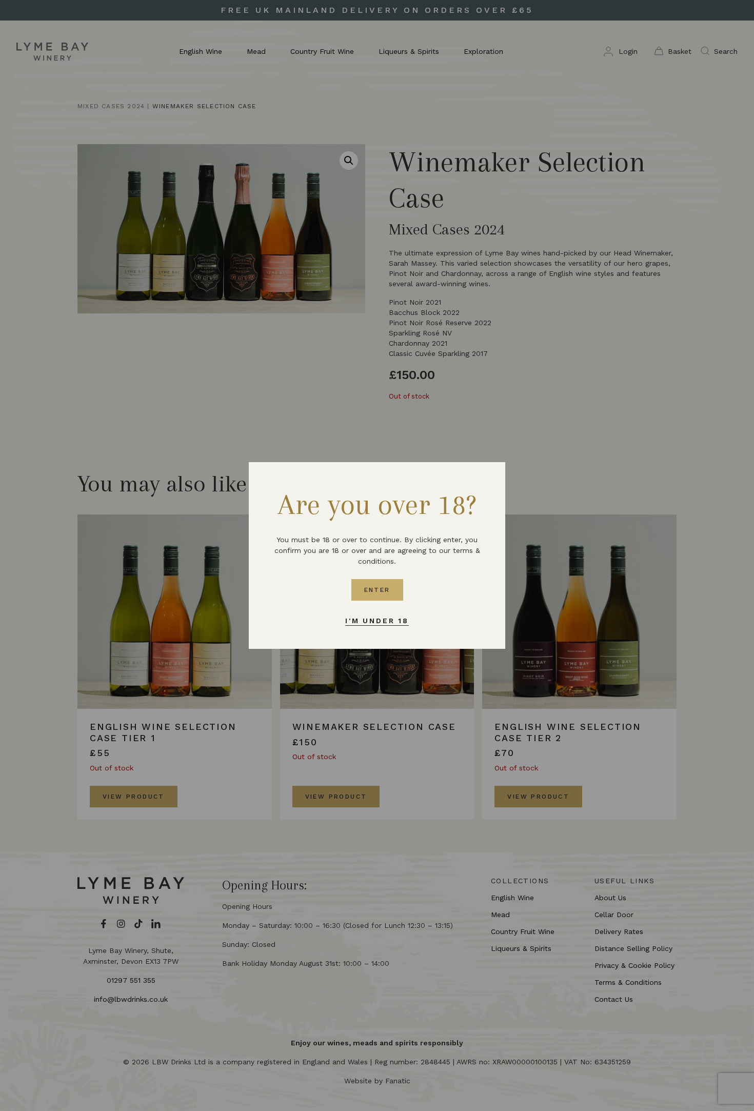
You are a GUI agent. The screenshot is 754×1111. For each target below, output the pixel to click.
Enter (377, 589)
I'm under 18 (377, 620)
